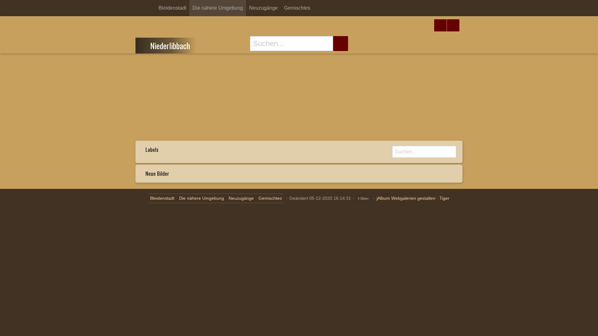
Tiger (444, 198)
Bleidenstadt (172, 8)
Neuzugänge (263, 8)
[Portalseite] (140, 8)
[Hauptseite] (150, 8)
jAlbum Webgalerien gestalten (406, 198)
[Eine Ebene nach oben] (145, 45)
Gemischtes (297, 8)
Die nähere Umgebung (217, 8)
